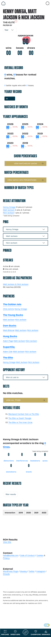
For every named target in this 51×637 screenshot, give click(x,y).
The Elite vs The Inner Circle (20, 422)
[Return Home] (3, 3)
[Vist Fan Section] (43, 3)
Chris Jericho (8, 308)
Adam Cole (7, 351)
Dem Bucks (9, 325)
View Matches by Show (25, 163)
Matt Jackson (9, 209)
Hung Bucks (10, 336)
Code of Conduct (27, 555)
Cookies (39, 555)
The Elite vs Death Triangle (19, 418)
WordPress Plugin (10, 571)
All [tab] (7, 98)
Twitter (32, 571)
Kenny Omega (9, 207)
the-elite (9, 22)
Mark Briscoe (8, 330)
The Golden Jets (12, 304)
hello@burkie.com (10, 555)
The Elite (8, 357)
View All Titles (13, 400)
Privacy (6, 558)
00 (26, 41)
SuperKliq (9, 347)
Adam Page (8, 340)
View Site (7, 542)
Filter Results (11, 494)
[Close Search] (48, 3)
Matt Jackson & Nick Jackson (15, 284)
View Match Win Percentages (21, 179)
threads (6, 574)
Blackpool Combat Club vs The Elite (23, 414)
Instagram (40, 571)
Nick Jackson (8, 212)
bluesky (23, 571)
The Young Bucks (13, 315)
